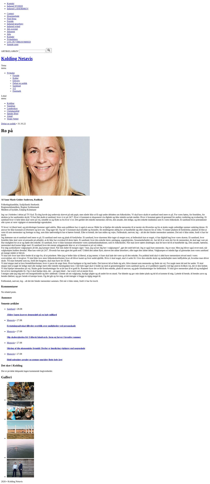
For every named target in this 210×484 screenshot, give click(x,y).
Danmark (17, 91)
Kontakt (10, 3)
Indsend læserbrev (15, 24)
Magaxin (11, 320)
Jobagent (11, 31)
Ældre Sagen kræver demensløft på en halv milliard (32, 314)
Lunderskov (12, 108)
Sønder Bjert (12, 113)
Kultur (15, 78)
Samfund (17, 86)
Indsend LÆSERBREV (18, 8)
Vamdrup (11, 106)
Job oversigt (12, 29)
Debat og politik (20, 83)
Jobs (9, 34)
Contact (10, 13)
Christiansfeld (13, 111)
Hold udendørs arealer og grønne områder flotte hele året (34, 359)
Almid (10, 116)
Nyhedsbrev (12, 39)
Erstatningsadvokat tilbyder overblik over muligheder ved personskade (41, 326)
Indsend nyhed (13, 26)
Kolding (10, 103)
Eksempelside (13, 16)
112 (14, 88)
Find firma (11, 18)
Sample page (12, 44)
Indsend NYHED (15, 6)
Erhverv (16, 80)
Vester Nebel (12, 119)
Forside (10, 21)
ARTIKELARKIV (9, 51)
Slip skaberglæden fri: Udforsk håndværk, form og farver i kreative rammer (44, 337)
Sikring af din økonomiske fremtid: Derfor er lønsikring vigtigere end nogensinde (46, 348)
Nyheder (11, 73)
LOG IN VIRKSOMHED (19, 42)
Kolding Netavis (17, 58)
